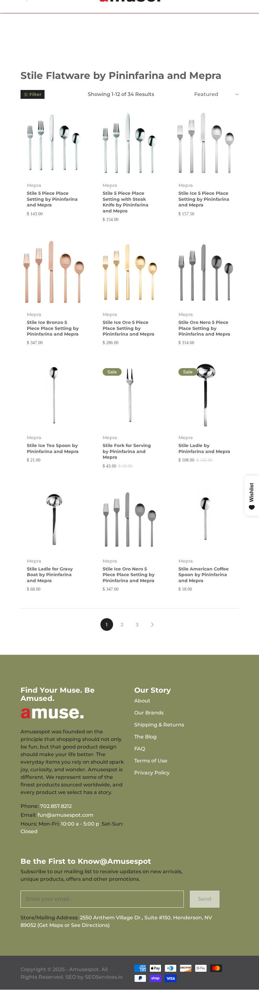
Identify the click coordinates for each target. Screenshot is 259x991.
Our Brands (149, 713)
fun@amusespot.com (65, 815)
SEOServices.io (104, 977)
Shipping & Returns (159, 725)
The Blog (145, 737)
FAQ (139, 749)
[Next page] (152, 624)
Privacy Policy (152, 773)
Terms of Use (150, 761)
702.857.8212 (56, 806)
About (142, 701)
